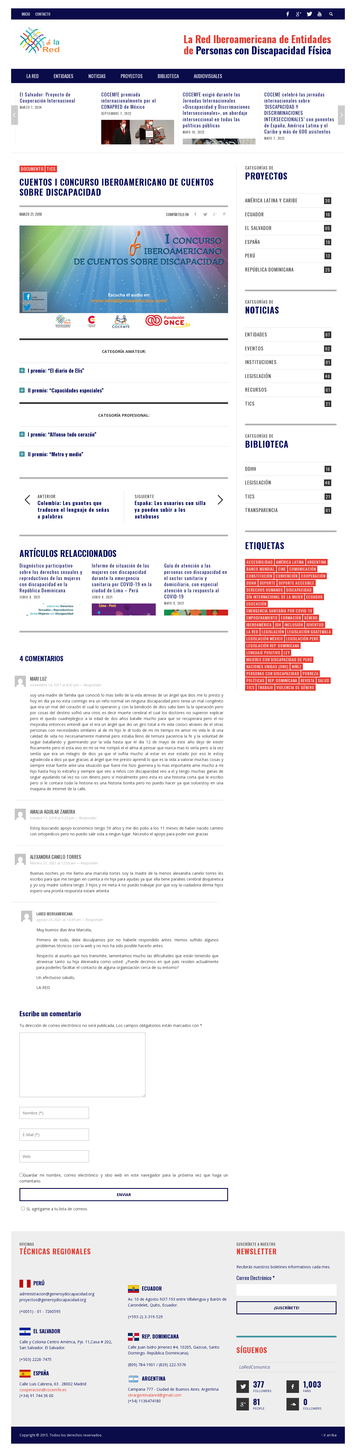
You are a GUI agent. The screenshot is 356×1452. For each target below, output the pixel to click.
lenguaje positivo (263, 652)
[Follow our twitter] (242, 1386)
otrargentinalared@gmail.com (154, 1395)
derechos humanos (264, 590)
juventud (315, 624)
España (252, 241)
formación (291, 617)
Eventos (254, 348)
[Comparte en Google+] (214, 214)
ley (287, 652)
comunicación (302, 569)
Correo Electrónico (255, 1277)
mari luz (38, 678)
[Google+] (298, 14)
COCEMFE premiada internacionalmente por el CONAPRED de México (128, 100)
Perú (250, 255)
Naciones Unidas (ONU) (267, 666)
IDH (278, 624)
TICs (51, 169)
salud (323, 680)
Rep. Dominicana (282, 680)
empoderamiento (262, 617)
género (311, 617)
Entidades (256, 334)
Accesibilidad (259, 562)
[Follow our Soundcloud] (292, 1404)
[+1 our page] (242, 1404)
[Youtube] (319, 14)
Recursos (256, 389)
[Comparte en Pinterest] (224, 214)
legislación (273, 631)
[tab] (123, 368)
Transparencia (261, 509)
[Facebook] (287, 14)
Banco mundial (260, 569)
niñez (296, 666)
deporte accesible (296, 583)
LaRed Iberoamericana (54, 914)
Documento (32, 169)
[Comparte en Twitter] (205, 214)
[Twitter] (309, 14)
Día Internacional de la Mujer (274, 597)
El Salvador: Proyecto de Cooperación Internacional (47, 97)
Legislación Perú (302, 638)
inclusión (294, 624)
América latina (290, 562)
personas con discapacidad (272, 673)
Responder (93, 685)
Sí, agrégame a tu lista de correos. (57, 1208)
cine (282, 569)
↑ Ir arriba (329, 1435)
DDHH (250, 468)
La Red (252, 631)
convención (287, 576)
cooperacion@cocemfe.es (42, 1389)
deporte (267, 583)
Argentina (316, 562)
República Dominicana (269, 269)
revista (308, 680)
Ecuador (254, 214)
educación (256, 604)
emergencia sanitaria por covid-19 (279, 611)
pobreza (310, 673)
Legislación (258, 375)
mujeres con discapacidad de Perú (279, 659)
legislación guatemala (309, 631)
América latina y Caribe (271, 200)
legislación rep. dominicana (272, 645)
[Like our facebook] (292, 1386)
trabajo (265, 687)
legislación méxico (264, 638)
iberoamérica (259, 624)
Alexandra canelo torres (55, 856)
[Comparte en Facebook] (195, 214)
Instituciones (261, 361)
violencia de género (295, 687)
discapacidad (299, 590)
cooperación (313, 576)
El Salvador (258, 227)
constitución (259, 576)
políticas (255, 680)
